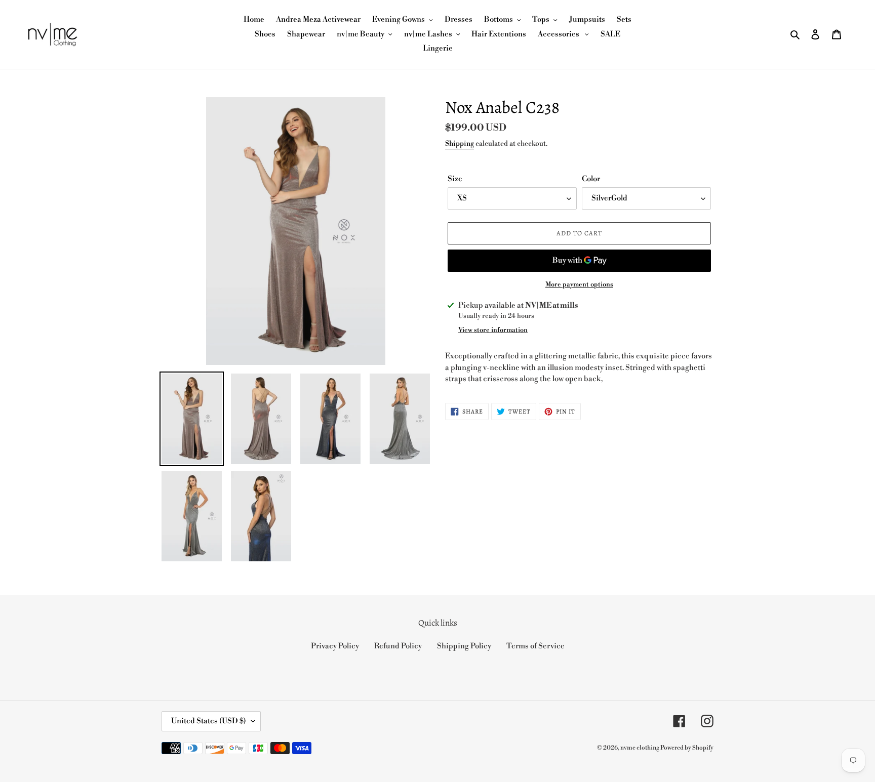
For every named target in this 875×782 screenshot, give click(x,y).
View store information (493, 330)
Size (455, 179)
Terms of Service (535, 646)
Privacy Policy (335, 646)
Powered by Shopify (686, 748)
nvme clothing (640, 748)
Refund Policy (398, 646)
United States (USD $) (208, 721)
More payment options (579, 284)
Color (591, 179)
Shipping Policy (464, 646)
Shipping (459, 143)
